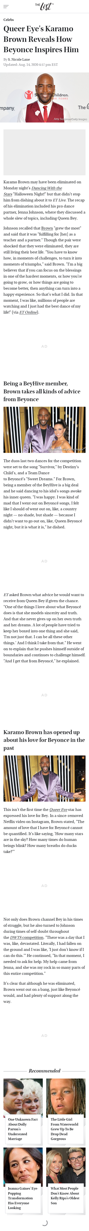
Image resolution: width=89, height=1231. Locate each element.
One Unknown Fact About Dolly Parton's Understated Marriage (23, 1129)
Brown (47, 228)
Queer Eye (58, 809)
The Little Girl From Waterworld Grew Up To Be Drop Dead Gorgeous (64, 1129)
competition (26, 937)
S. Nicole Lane (19, 59)
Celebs (8, 20)
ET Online (28, 312)
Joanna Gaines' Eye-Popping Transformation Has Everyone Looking (23, 1198)
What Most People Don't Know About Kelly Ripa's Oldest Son (65, 1195)
